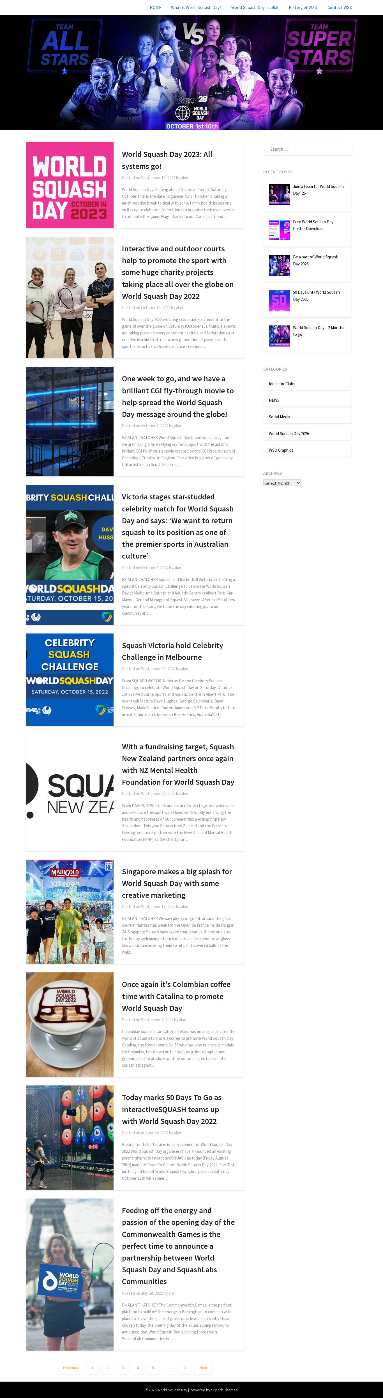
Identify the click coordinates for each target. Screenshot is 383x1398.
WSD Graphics (281, 450)
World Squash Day (50, 7)
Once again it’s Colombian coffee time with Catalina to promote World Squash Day (176, 996)
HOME (155, 7)
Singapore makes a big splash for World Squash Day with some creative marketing (177, 883)
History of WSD (303, 7)
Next (203, 1367)
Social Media (279, 416)
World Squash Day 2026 (289, 433)
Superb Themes (224, 1389)
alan (184, 177)
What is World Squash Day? (196, 7)
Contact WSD (340, 7)
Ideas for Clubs (282, 383)
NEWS (274, 400)
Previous (70, 1367)
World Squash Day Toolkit (255, 7)
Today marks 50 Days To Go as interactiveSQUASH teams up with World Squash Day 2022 (172, 1109)
